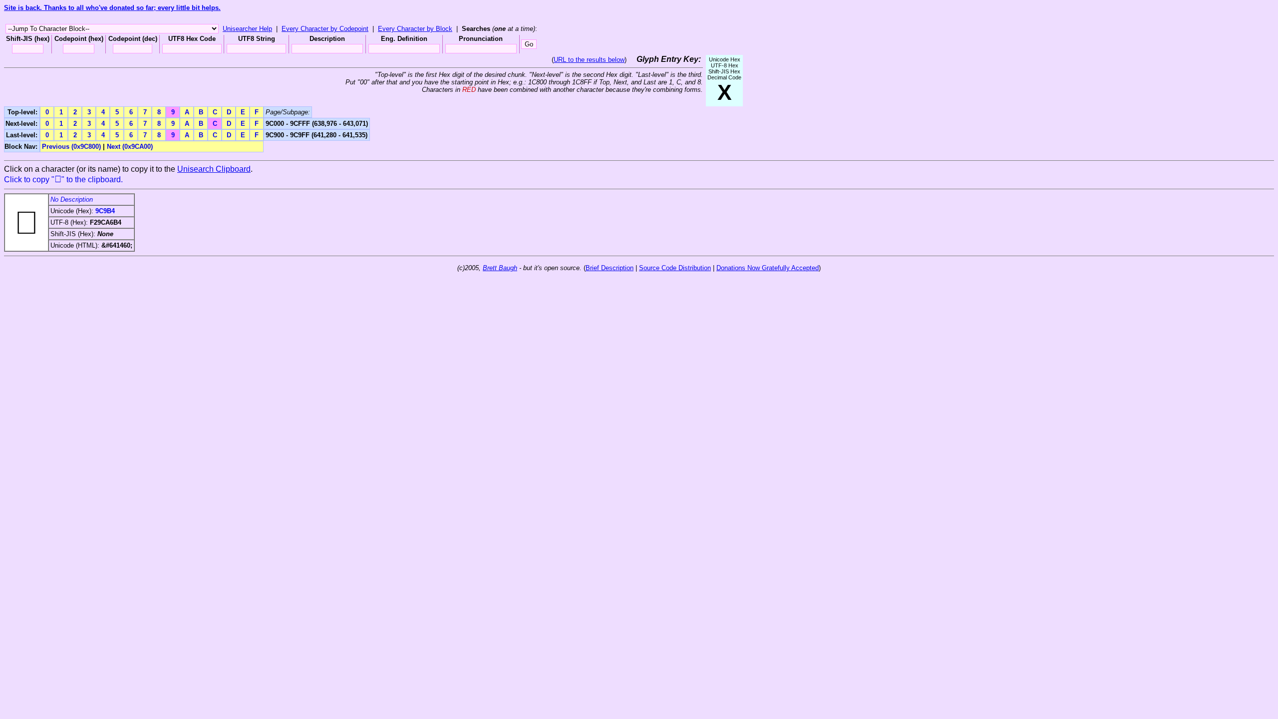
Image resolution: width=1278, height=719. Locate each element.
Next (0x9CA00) (130, 146)
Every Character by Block (415, 28)
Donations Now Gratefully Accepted (767, 268)
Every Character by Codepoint (325, 28)
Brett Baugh (500, 268)
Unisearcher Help (247, 28)
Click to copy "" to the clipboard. (63, 179)
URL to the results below (589, 59)
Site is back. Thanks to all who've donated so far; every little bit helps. (112, 7)
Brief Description (610, 268)
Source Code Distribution (675, 268)
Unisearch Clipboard (214, 169)
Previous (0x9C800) (71, 146)
